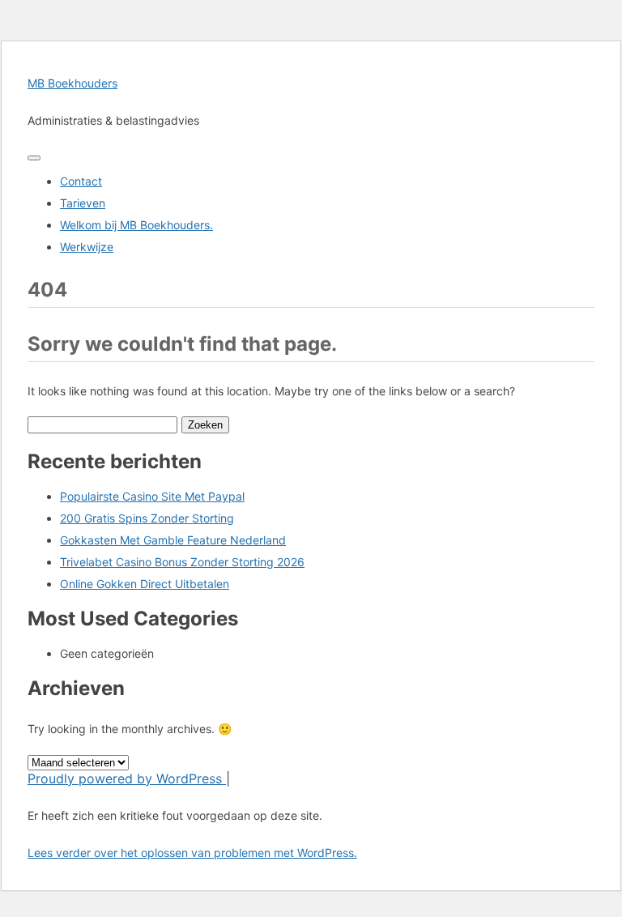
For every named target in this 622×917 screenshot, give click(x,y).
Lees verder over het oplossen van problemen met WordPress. (192, 852)
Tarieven (82, 203)
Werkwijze (86, 247)
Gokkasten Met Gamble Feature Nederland (173, 540)
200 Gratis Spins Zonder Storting (147, 518)
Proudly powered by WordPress (127, 778)
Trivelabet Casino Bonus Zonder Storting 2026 (182, 562)
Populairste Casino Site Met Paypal (152, 496)
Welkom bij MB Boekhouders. (136, 225)
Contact (81, 181)
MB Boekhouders (72, 83)
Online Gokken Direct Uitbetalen (144, 584)
